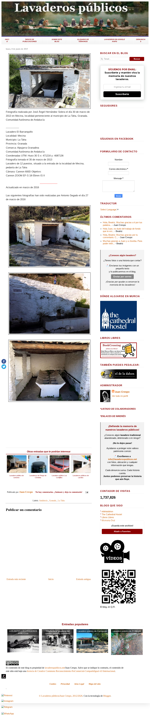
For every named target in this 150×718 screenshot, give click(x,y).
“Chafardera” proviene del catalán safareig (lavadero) (57, 632)
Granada (52, 500)
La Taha (61, 500)
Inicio (51, 579)
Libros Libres (108, 517)
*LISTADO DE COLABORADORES (118, 409)
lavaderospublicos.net (55, 667)
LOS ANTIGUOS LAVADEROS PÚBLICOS (23, 632)
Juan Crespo (122, 391)
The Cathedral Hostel (112, 514)
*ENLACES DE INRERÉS (113, 416)
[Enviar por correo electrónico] (43, 496)
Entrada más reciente (16, 579)
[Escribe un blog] (45, 496)
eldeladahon (107, 511)
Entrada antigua (83, 579)
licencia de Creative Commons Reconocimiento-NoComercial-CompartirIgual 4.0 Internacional (71, 671)
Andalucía (43, 500)
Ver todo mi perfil (120, 396)
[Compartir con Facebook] (51, 496)
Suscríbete (122, 94)
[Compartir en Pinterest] (54, 496)
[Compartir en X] (48, 496)
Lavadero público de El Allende (127, 631)
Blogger (107, 696)
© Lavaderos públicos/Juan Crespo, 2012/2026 (60, 696)
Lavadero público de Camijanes (92, 631)
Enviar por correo (122, 276)
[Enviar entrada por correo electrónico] (86, 492)
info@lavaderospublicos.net (122, 459)
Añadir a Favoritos (122, 531)
